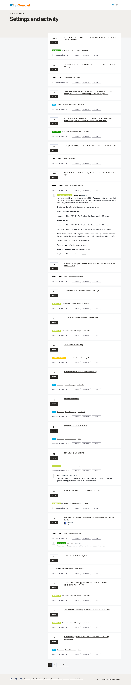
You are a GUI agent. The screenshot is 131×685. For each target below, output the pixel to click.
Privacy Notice (73, 679)
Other (78, 77)
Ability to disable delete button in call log (80, 372)
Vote (54, 42)
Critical (97, 55)
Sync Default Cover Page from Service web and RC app (87, 609)
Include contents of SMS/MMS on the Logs (81, 290)
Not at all (77, 55)
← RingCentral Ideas (17, 13)
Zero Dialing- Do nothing (74, 453)
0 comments (60, 104)
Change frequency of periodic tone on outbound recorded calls (90, 145)
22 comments (57, 185)
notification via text (71, 399)
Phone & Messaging (77, 50)
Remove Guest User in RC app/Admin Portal (82, 490)
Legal (32, 679)
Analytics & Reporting (69, 77)
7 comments (57, 77)
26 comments (66, 303)
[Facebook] (12, 679)
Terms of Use (27, 679)
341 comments (66, 50)
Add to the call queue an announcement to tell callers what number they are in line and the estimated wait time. (88, 119)
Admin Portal (79, 276)
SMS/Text (86, 50)
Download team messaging (75, 555)
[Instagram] (22, 679)
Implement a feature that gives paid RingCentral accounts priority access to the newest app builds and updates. (88, 92)
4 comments (65, 131)
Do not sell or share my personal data (60, 679)
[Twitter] (17, 679)
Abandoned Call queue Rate (75, 426)
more (84, 254)
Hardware (80, 185)
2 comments (57, 276)
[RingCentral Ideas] (20, 5)
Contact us (80, 679)
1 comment (60, 385)
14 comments (70, 358)
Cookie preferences (39, 679)
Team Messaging (79, 568)
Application (81, 104)
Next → (65, 664)
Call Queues (86, 131)
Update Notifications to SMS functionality (81, 317)
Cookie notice (47, 679)
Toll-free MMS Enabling (73, 344)
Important (87, 55)
